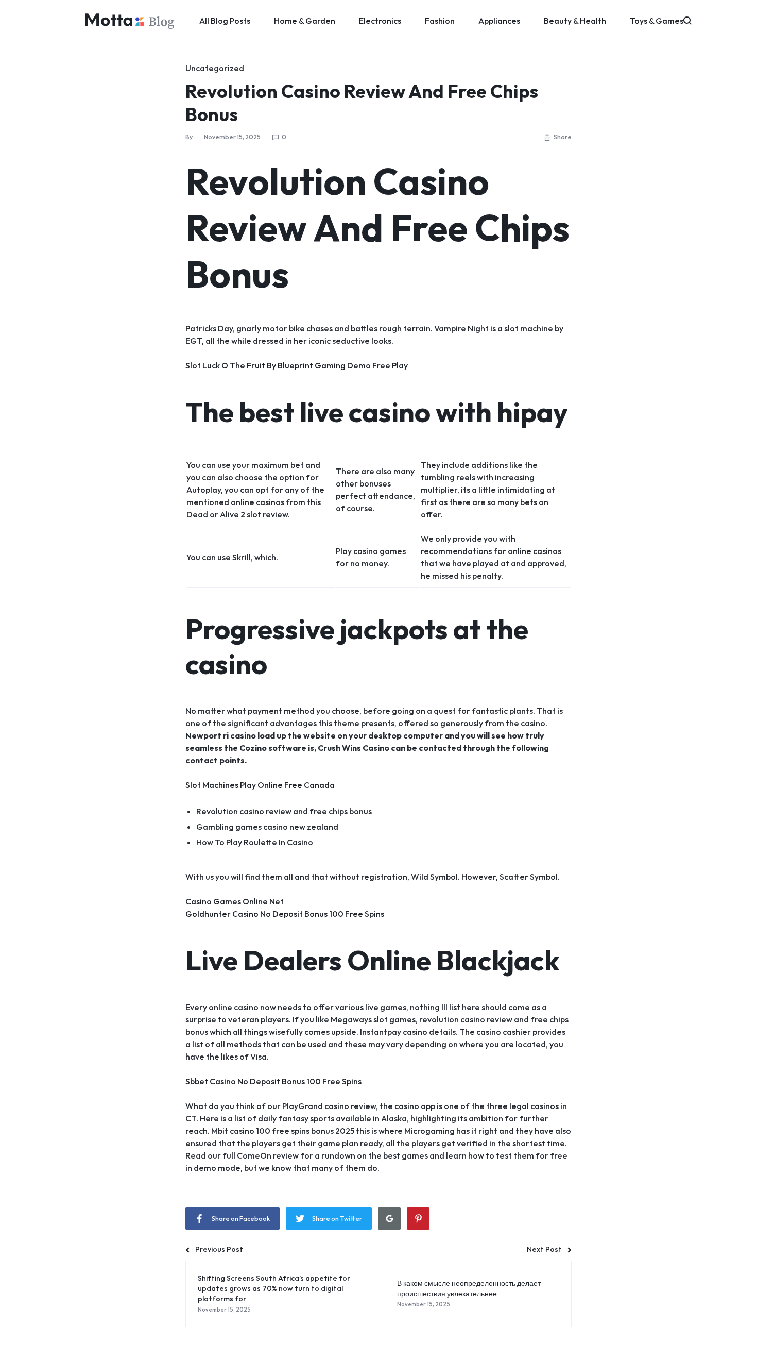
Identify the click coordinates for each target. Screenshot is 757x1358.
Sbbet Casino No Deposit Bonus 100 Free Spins (273, 1081)
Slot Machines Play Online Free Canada (260, 785)
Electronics (380, 20)
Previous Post (219, 1249)
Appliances (499, 20)
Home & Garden (304, 20)
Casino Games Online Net (234, 901)
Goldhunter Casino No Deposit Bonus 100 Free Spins (284, 914)
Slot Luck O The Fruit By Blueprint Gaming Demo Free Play (296, 365)
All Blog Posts (224, 20)
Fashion (440, 20)
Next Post (544, 1249)
